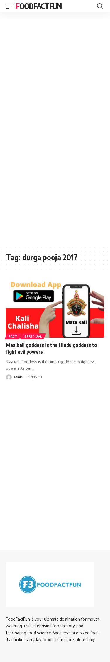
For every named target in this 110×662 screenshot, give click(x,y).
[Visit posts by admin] (9, 377)
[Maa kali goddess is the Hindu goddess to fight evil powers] (55, 308)
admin (18, 377)
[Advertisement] (55, 49)
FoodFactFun (39, 6)
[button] (11, 6)
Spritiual (33, 336)
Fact (13, 336)
